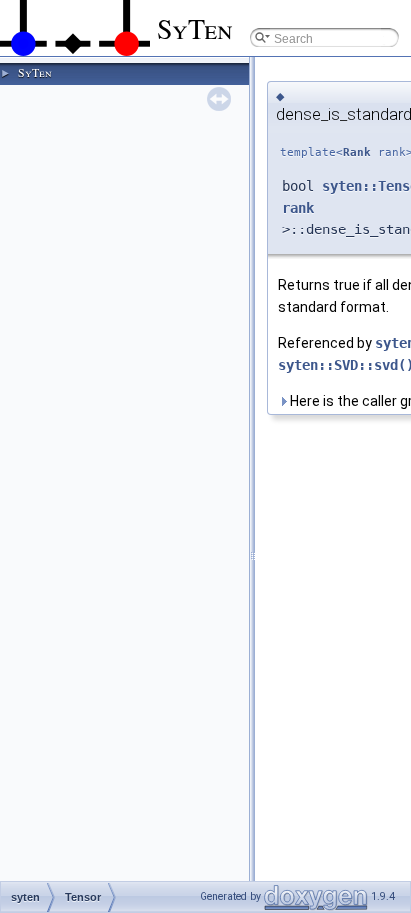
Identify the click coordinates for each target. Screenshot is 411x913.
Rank (357, 152)
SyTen (35, 72)
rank (298, 208)
